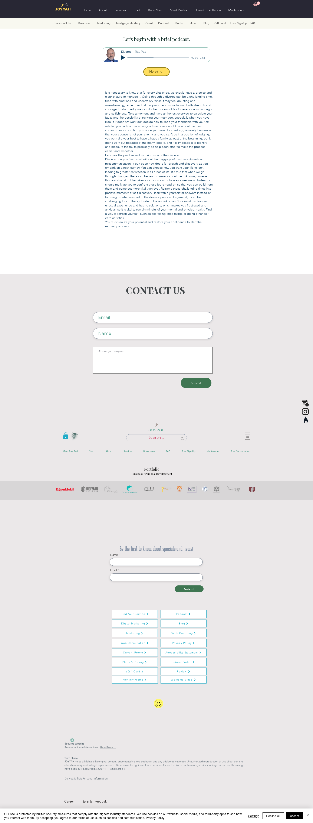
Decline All (273, 816)
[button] (256, 3)
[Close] (307, 816)
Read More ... (108, 747)
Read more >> (117, 768)
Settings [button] (253, 816)
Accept (294, 816)
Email (113, 570)
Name (114, 554)
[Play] (123, 57)
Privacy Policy (155, 818)
